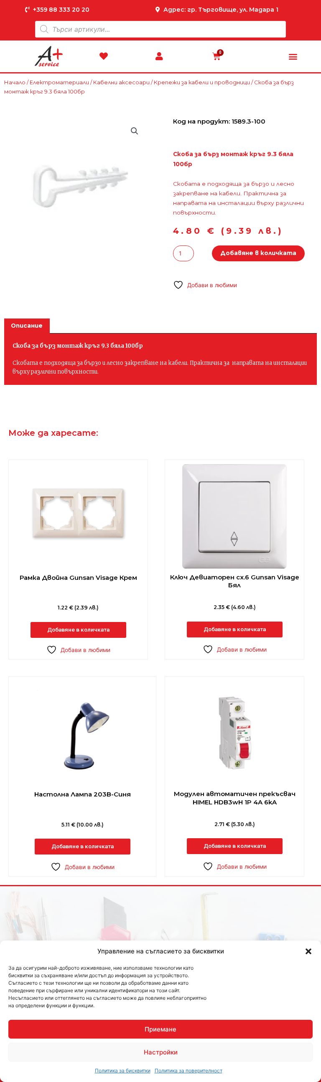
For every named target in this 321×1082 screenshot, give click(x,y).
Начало (14, 82)
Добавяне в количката (258, 253)
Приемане (160, 1029)
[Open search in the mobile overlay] (160, 29)
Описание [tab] (27, 325)
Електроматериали (59, 82)
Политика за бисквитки (122, 1070)
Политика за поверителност (188, 1070)
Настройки (161, 1052)
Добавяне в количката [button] (78, 629)
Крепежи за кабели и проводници (202, 82)
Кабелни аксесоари (121, 82)
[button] (308, 951)
